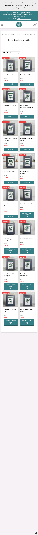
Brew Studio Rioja (9, 171)
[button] (35, 25)
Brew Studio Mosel (10, 106)
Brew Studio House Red (10, 310)
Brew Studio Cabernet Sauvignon (11, 275)
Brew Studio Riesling (26, 238)
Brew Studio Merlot (26, 75)
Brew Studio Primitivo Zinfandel (27, 139)
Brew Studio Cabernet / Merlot (11, 139)
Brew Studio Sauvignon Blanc (9, 239)
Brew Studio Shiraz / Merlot (26, 172)
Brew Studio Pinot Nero (9, 205)
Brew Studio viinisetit (29, 34)
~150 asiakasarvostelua (24, 19)
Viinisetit (19, 34)
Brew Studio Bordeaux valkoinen (26, 106)
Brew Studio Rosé (26, 204)
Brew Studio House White (26, 310)
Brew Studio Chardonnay (24, 275)
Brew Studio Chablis (10, 75)
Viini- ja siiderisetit (10, 34)
